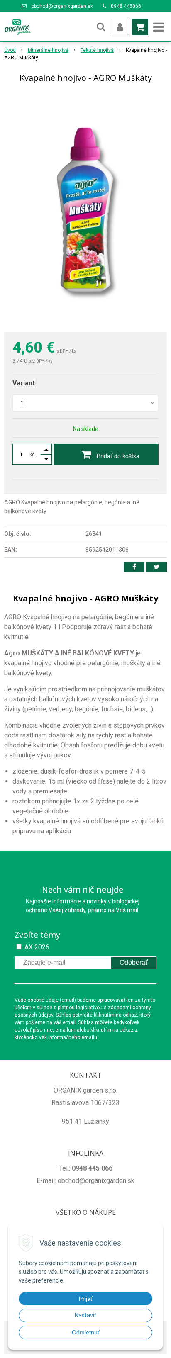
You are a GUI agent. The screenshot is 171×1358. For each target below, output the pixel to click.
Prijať (86, 1298)
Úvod (10, 50)
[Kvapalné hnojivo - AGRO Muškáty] (85, 209)
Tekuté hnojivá (97, 50)
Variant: (24, 383)
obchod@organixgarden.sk (62, 6)
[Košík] (140, 27)
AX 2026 (36, 947)
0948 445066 (126, 6)
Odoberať (134, 962)
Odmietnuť (86, 1332)
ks (32, 455)
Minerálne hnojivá (48, 50)
